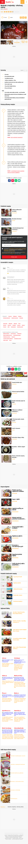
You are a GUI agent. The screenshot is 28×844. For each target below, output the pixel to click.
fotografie (17, 41)
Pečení (4, 326)
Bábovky (15, 316)
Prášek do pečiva (6, 336)
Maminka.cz (17, 710)
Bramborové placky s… (18, 601)
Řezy (19, 323)
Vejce (10, 340)
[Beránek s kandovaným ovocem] (5, 755)
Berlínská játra (14, 798)
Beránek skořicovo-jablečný (17, 772)
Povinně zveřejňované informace (17, 839)
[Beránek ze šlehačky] (5, 789)
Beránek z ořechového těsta (17, 781)
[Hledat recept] (22, 2)
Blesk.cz (16, 693)
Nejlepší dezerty (6, 317)
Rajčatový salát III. (17, 582)
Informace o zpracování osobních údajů (12, 837)
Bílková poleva (6, 333)
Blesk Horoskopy (6, 728)
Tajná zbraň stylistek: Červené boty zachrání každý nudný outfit (7, 700)
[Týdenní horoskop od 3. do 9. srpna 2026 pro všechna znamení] (8, 678)
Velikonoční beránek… (18, 589)
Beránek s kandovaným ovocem (18, 755)
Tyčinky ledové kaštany (8, 338)
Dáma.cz (4, 675)
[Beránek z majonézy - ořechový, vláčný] (14, 38)
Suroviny (3, 70)
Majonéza (19, 333)
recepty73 (5, 9)
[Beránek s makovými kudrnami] (5, 764)
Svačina (18, 325)
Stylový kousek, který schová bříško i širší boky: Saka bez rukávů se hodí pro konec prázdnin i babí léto (19, 685)
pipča (8, 297)
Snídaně (14, 325)
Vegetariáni (13, 326)
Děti (8, 326)
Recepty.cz (3, 806)
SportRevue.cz (6, 710)
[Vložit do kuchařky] (21, 18)
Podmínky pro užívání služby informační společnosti (13, 836)
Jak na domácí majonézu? (17, 137)
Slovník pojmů (20, 326)
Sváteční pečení (15, 317)
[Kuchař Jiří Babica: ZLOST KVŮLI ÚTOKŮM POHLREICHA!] (8, 660)
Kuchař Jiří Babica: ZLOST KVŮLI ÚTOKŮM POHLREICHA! (7, 665)
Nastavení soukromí (8, 838)
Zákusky (19, 316)
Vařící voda (5, 340)
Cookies (20, 837)
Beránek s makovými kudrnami (18, 764)
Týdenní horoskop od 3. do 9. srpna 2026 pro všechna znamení (8, 682)
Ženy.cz (4, 693)
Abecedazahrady (18, 728)
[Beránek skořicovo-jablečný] (5, 772)
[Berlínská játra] (5, 798)
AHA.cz (4, 658)
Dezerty (10, 316)
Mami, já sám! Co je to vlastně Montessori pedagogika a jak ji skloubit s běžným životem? (19, 667)
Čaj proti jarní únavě (17, 576)
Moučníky (5, 323)
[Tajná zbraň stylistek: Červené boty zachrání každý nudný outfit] (8, 695)
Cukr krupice (13, 333)
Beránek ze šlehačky (15, 790)
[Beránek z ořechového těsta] (5, 781)
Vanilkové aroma (17, 338)
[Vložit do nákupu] (23, 18)
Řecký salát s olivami (17, 595)
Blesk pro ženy (18, 675)
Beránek (21, 317)
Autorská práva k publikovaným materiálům (15, 835)
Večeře (23, 325)
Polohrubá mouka (17, 335)
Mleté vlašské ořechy (7, 335)
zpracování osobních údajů (9, 250)
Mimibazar (17, 658)
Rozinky (13, 336)
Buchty (4, 325)
